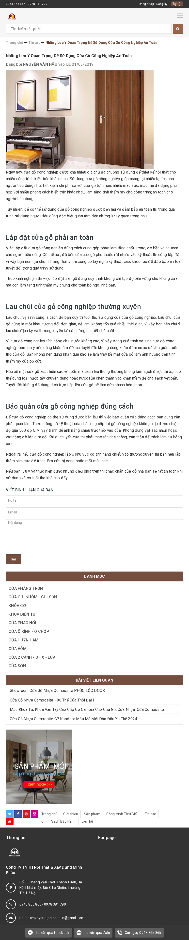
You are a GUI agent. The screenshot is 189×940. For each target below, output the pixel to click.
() (180, 4)
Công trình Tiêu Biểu (122, 814)
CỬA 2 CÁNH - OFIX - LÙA (32, 657)
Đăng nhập (146, 4)
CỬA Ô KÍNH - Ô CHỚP (29, 631)
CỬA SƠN (17, 666)
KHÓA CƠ (17, 605)
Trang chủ (49, 814)
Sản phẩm (92, 814)
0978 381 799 (37, 4)
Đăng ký (162, 4)
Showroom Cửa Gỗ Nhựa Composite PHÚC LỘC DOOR (57, 690)
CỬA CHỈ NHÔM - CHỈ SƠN (33, 597)
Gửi (13, 559)
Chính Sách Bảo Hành (58, 821)
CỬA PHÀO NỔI (22, 623)
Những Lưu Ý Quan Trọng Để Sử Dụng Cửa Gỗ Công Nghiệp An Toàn (69, 55)
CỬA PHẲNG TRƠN (26, 588)
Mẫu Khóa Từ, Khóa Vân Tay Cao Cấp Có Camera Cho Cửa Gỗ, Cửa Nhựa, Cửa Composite (87, 709)
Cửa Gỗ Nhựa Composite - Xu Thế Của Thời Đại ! (52, 700)
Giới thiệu (70, 814)
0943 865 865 (16, 4)
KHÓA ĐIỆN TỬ (22, 614)
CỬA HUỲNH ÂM (23, 640)
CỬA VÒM (18, 648)
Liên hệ (87, 821)
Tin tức (150, 814)
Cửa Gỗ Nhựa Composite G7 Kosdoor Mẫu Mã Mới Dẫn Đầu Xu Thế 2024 (73, 719)
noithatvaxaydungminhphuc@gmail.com (52, 918)
